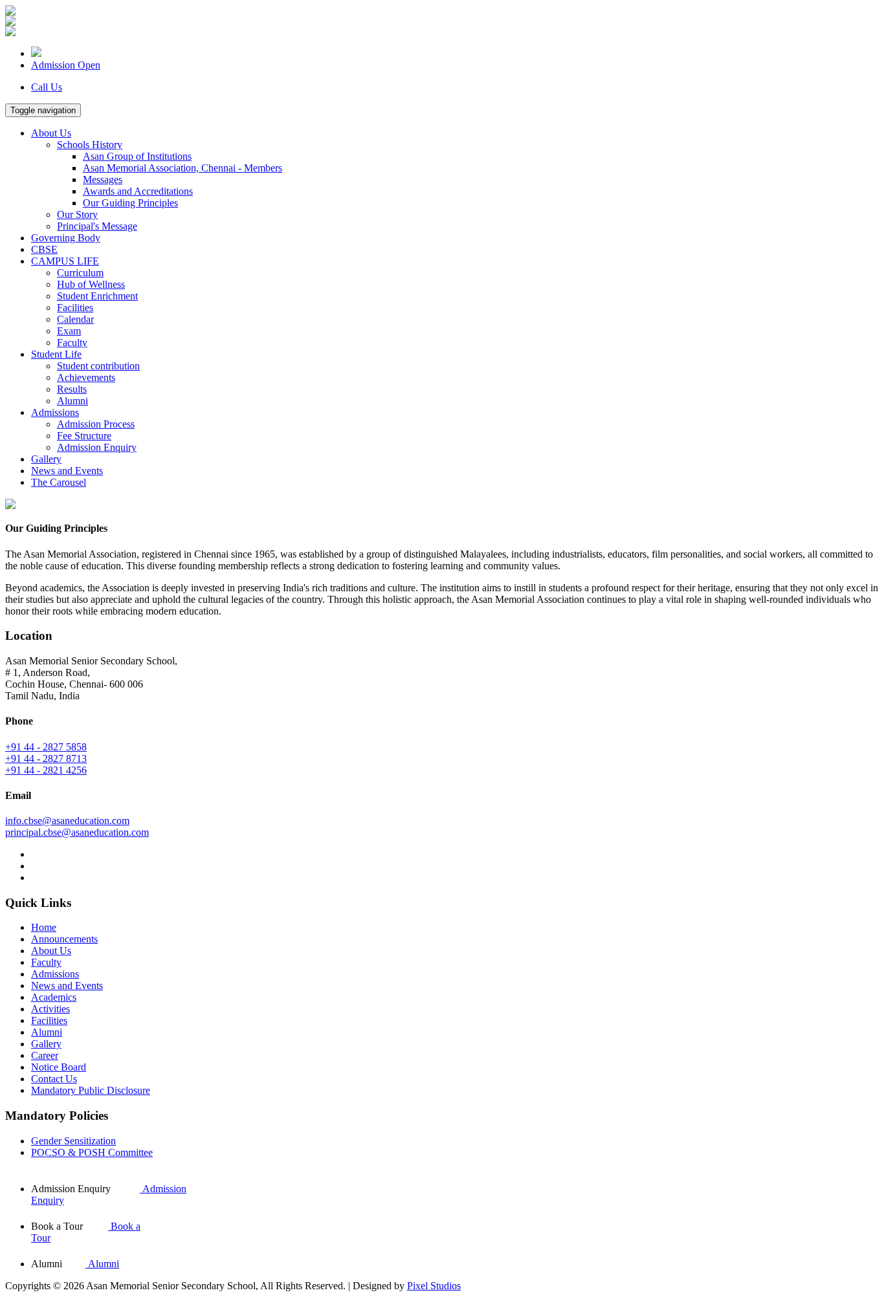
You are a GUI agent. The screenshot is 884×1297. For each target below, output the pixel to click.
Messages (102, 179)
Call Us (46, 87)
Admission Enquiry (97, 447)
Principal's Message (97, 226)
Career (44, 1055)
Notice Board (58, 1067)
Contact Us (54, 1078)
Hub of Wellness (91, 284)
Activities (50, 1008)
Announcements (64, 938)
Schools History (89, 144)
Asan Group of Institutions (137, 156)
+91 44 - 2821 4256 (46, 770)
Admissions (55, 412)
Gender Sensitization (73, 1140)
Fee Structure (84, 435)
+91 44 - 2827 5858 (46, 746)
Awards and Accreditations (138, 191)
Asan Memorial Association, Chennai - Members (182, 167)
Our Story (77, 214)
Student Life (56, 354)
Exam (69, 330)
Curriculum (80, 272)
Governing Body (65, 237)
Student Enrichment (97, 295)
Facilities (75, 307)
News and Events (67, 470)
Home (43, 927)
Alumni (72, 400)
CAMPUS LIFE (65, 261)
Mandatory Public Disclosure (90, 1090)
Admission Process (96, 424)
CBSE (44, 249)
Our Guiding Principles (130, 202)
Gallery (46, 458)
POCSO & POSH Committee (92, 1152)
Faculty (72, 342)
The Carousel (58, 482)
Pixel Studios (434, 1285)
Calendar (75, 319)
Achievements (86, 377)
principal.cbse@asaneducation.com (77, 832)
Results (72, 389)
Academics (53, 997)
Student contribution (98, 365)
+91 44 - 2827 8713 (46, 758)
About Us (51, 132)
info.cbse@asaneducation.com (67, 820)
